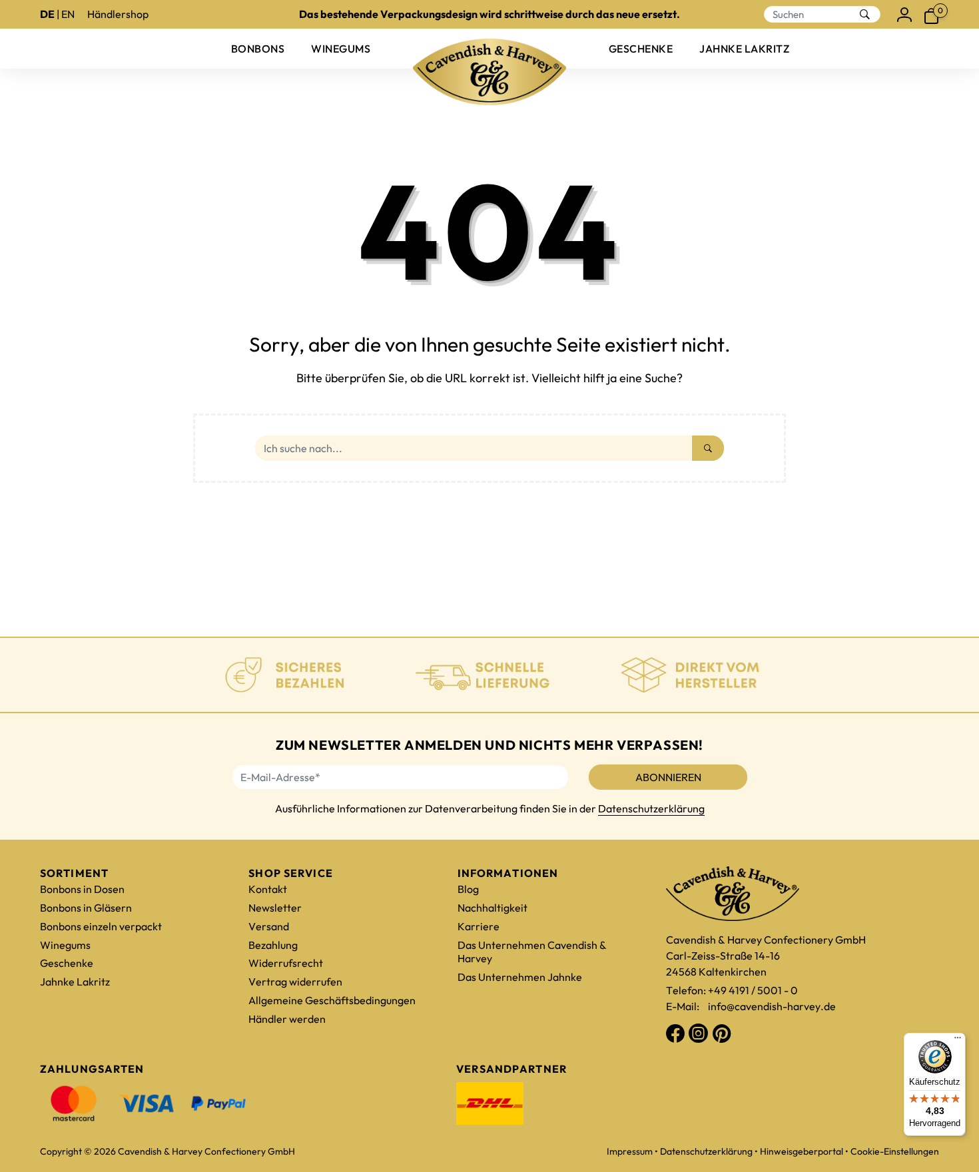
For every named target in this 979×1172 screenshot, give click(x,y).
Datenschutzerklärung (651, 808)
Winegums (340, 48)
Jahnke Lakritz (744, 48)
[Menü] (958, 1041)
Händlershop (118, 14)
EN (68, 14)
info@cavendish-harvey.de (772, 1006)
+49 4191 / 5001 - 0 (753, 990)
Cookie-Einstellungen (894, 1151)
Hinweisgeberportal (801, 1151)
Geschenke (641, 48)
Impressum (630, 1151)
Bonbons (257, 48)
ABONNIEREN (668, 777)
